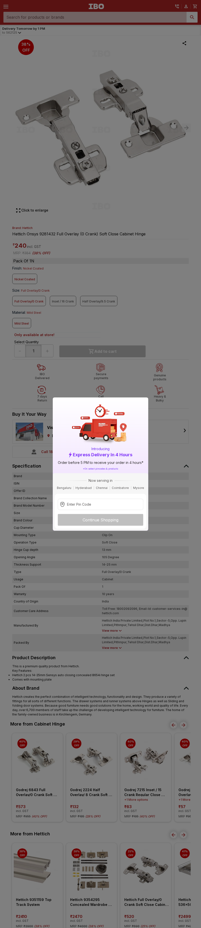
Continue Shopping (100, 519)
